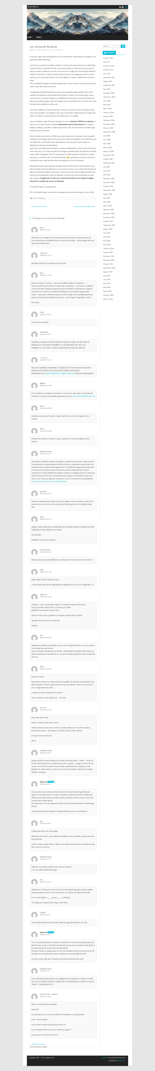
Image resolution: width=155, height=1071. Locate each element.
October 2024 (108, 58)
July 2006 (106, 198)
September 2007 (109, 163)
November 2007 (109, 155)
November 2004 (109, 260)
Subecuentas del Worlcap (84, 206)
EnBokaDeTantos (46, 452)
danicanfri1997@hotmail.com (84, 396)
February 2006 (108, 210)
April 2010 (106, 89)
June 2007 (106, 171)
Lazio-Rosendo (45, 550)
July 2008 (106, 136)
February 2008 (108, 151)
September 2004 (109, 268)
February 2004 (108, 295)
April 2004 (107, 287)
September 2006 (109, 190)
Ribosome (104, 1058)
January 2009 (108, 116)
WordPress (121, 1061)
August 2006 (107, 194)
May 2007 (106, 175)
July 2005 (106, 233)
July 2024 (106, 62)
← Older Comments (37, 1044)
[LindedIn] (120, 6)
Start (29, 37)
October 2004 (108, 264)
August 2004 (107, 272)
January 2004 (108, 299)
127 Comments (57, 50)
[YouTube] (123, 6)
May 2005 (106, 241)
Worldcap (42, 198)
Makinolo (34, 50)
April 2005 (107, 245)
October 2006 (108, 186)
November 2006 (109, 182)
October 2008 (108, 128)
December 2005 (109, 214)
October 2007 (108, 159)
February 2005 (108, 249)
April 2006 (107, 202)
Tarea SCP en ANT (39, 206)
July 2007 (106, 167)
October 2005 (108, 221)
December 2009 (109, 93)
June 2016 (106, 74)
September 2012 (109, 78)
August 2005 (107, 229)
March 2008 (107, 148)
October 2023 (108, 70)
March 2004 (107, 291)
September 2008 (109, 132)
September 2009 (109, 97)
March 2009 (107, 109)
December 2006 (109, 179)
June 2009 (107, 101)
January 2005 (108, 252)
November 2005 (109, 217)
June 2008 (107, 140)
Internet (35, 198)
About (39, 37)
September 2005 (109, 225)
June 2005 (107, 237)
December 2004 (109, 256)
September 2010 (109, 85)
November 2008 (109, 124)
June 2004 (107, 280)
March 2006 (107, 206)
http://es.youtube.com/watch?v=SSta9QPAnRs (49, 481)
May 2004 (106, 284)
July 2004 (106, 276)
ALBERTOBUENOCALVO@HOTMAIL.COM (60, 373)
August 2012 (107, 81)
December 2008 (109, 120)
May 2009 (106, 105)
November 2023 (109, 66)
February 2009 (108, 113)
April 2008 (107, 144)
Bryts (42, 228)
